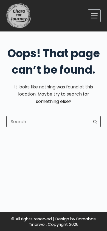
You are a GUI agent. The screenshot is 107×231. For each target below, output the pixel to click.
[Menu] (94, 15)
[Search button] (95, 121)
